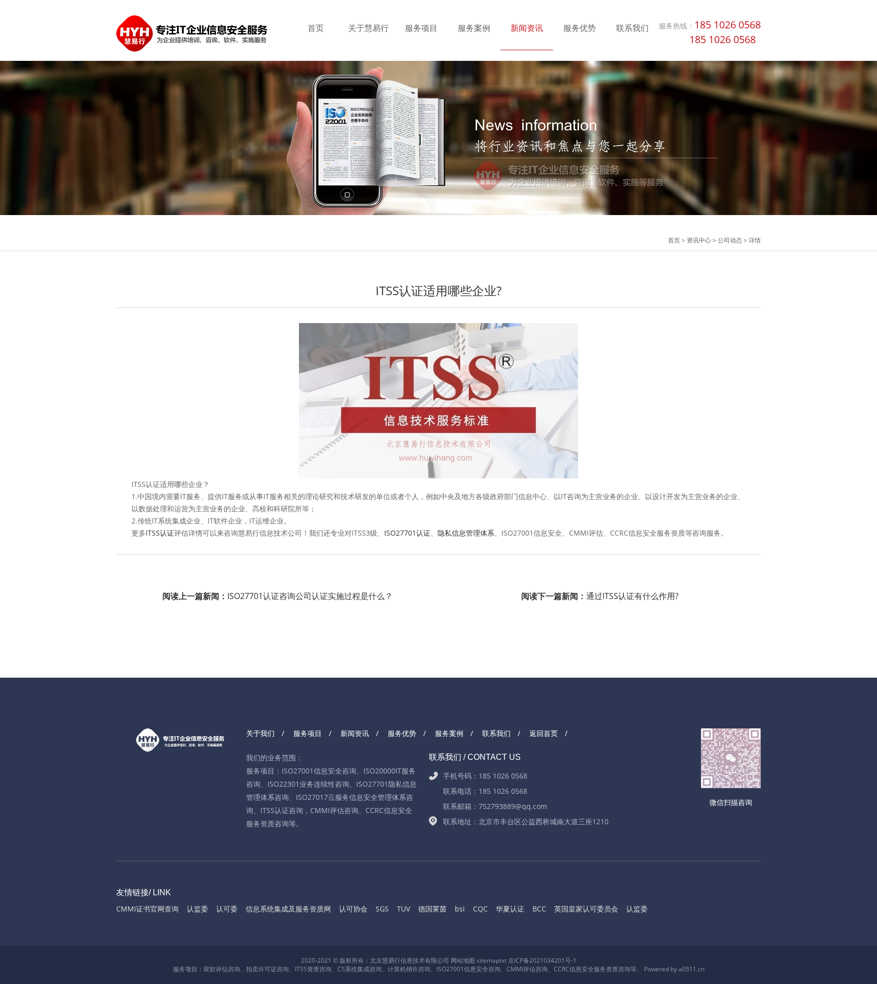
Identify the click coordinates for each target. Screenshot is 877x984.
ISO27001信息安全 (462, 969)
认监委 (197, 908)
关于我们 (260, 733)
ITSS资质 (307, 969)
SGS (382, 908)
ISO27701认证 (407, 533)
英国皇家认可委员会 (586, 908)
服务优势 (579, 27)
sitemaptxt (492, 960)
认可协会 (353, 908)
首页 (316, 27)
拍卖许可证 (261, 969)
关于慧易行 (368, 27)
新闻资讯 (527, 27)
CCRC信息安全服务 (580, 969)
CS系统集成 (353, 969)
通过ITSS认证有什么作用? (600, 596)
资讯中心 (699, 240)
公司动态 (730, 240)
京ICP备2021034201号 (539, 960)
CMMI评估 (521, 969)
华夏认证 (510, 908)
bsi (460, 908)
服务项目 (421, 27)
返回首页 (543, 733)
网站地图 (463, 960)
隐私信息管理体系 (465, 533)
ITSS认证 (160, 533)
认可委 (227, 908)
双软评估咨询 (222, 969)
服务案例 (474, 27)
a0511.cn (691, 969)
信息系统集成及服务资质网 (288, 908)
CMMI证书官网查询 (147, 908)
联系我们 (632, 27)
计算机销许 (403, 969)
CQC (480, 908)
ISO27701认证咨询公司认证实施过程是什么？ (277, 596)
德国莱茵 (432, 908)
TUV (403, 908)
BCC (539, 908)
